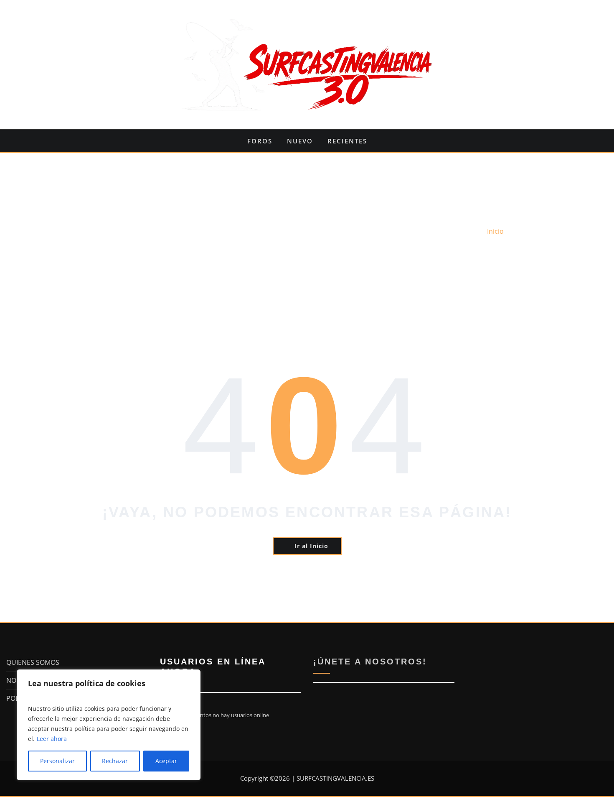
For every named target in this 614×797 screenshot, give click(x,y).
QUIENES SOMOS (32, 662)
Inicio (495, 231)
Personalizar (57, 761)
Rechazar (115, 761)
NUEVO (300, 141)
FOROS (259, 141)
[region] (108, 724)
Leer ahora (52, 739)
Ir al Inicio (311, 546)
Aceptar (166, 761)
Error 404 (530, 231)
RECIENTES (347, 141)
